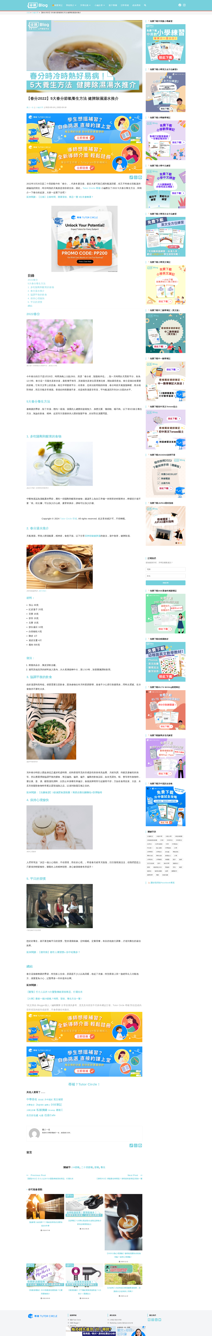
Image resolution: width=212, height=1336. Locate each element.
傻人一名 (30, 107)
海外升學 (166, 863)
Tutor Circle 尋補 (92, 188)
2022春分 (33, 280)
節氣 (96, 1167)
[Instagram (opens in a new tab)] (184, 5)
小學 (175, 855)
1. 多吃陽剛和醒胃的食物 (41, 287)
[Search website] (145, 5)
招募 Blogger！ (75, 1323)
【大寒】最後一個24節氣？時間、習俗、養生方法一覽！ (54, 998)
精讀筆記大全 (157, 867)
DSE (162, 840)
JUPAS (149, 844)
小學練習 (159, 859)
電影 (157, 875)
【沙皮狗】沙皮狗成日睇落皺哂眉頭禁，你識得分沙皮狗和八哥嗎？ (123, 1289)
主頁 (28, 12)
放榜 (180, 859)
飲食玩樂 (165, 875)
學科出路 (159, 855)
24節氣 (76, 1167)
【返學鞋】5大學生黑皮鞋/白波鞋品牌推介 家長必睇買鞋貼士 (84, 1222)
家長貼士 (168, 855)
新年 (159, 863)
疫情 (148, 867)
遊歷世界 (150, 875)
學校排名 (175, 852)
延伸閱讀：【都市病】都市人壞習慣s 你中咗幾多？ (53, 952)
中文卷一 (150, 848)
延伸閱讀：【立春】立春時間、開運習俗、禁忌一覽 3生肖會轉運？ (59, 197)
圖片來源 (42, 591)
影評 (174, 859)
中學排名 (175, 844)
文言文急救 (150, 863)
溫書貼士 (175, 863)
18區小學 (168, 836)
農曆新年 (174, 871)
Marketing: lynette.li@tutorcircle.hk (121, 1323)
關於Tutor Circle (75, 1320)
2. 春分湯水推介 (36, 291)
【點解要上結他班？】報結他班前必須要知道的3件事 (45, 1224)
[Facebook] (140, 178)
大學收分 (159, 852)
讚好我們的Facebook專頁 (162, 883)
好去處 (167, 852)
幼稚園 (167, 859)
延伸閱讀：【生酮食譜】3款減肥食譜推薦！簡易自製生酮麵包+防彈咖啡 (64, 792)
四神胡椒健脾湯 (92, 536)
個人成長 (159, 848)
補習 (180, 867)
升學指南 (168, 848)
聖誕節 (167, 867)
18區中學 (159, 836)
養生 (103, 1167)
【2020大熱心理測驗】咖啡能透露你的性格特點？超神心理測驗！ (123, 1255)
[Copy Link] (131, 178)
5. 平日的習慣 (35, 302)
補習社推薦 (158, 871)
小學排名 (150, 859)
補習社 (149, 871)
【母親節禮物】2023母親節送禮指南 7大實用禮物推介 (45, 1292)
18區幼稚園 (178, 836)
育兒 (174, 867)
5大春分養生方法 (36, 283)
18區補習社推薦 (152, 840)
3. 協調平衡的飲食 (37, 294)
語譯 (166, 871)
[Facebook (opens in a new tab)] (180, 5)
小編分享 (35, 12)
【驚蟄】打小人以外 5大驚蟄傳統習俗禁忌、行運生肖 (54, 992)
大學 (175, 848)
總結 (30, 305)
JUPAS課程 (158, 844)
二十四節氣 (87, 1167)
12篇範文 (150, 836)
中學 (167, 844)
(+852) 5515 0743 (115, 1320)
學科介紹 (150, 855)
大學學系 (150, 852)
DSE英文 (179, 840)
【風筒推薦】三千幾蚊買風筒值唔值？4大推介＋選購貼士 (84, 1292)
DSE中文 (170, 840)
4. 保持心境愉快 (36, 298)
